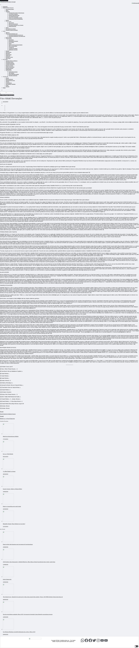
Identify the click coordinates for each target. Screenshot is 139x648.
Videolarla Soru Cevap (10, 80)
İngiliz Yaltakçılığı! (7, 579)
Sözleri (7, 27)
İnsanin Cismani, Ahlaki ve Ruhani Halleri (12, 489)
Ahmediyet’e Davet (9, 62)
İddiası (7, 10)
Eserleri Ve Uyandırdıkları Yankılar (15, 17)
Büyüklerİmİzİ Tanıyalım (13, 41)
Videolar (7, 81)
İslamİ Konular (8, 54)
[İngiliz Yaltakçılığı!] (8, 576)
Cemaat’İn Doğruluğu (10, 63)
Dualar (7, 85)
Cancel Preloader (4, 0)
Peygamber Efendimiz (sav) (12, 33)
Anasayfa (5, 6)
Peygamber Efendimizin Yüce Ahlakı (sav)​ (17, 36)
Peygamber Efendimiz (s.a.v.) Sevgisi (16, 25)
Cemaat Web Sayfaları (13, 71)
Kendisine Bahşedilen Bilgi (14, 15)
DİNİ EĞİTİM (11, 39)
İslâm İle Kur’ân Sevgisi (13, 23)
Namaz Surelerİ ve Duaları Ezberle (15, 44)
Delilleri (8, 11)
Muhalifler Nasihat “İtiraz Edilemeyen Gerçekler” (14, 523)
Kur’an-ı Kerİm (8, 37)
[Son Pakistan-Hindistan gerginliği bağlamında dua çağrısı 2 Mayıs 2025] (8, 629)
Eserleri (7, 20)
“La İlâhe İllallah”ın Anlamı (9, 471)
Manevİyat (8, 53)
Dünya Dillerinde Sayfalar (14, 74)
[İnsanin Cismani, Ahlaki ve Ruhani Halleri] (8, 486)
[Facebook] (86, 640)
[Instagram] (98, 640)
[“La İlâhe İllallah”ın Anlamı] (8, 468)
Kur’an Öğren (11, 42)
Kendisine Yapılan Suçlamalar (12, 30)
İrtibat (4, 87)
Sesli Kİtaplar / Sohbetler (10, 84)
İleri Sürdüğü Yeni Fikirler (11, 28)
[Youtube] (102, 640)
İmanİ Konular (8, 52)
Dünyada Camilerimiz (13, 75)
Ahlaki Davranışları (12, 26)
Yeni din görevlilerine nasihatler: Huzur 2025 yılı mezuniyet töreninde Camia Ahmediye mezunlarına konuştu (27, 614)
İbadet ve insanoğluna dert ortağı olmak (12, 506)
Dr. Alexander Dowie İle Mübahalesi (16, 19)
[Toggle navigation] (0, 4)
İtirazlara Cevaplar (9, 65)
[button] (136, 646)
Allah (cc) (7, 32)
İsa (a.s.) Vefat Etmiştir (8, 454)
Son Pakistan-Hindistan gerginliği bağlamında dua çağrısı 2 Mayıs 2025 (19, 631)
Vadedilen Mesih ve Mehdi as (11, 60)
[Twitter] (94, 640)
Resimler (7, 86)
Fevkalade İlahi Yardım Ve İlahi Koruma (16, 12)
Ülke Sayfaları (11, 73)
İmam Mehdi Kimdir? (10, 9)
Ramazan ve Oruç (9, 57)
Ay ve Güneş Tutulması (13, 14)
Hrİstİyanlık (8, 55)
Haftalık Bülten (9, 69)
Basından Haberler (9, 68)
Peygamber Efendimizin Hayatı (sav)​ (16, 35)
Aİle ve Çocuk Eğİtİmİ (13, 46)
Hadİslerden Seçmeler (13, 49)
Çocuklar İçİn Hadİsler (13, 48)
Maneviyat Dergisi (9, 79)
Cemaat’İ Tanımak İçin (10, 64)
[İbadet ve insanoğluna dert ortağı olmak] (8, 503)
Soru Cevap (8, 58)
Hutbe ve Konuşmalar (10, 66)
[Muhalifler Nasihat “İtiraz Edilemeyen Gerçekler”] (8, 521)
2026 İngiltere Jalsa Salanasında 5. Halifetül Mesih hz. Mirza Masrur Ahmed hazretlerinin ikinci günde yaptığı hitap (29, 561)
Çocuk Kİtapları (9, 82)
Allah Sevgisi (11, 22)
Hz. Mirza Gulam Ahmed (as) (7, 95)
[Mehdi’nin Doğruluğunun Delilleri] (8, 433)
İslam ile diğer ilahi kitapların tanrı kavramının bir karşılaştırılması (18, 544)
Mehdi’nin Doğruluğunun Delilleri (10, 436)
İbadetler (7, 50)
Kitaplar (7, 78)
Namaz (10, 43)
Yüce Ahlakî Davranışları (13, 16)
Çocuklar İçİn (11, 47)
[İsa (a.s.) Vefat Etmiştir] (8, 451)
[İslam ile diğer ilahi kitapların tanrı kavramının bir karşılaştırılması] (8, 541)
